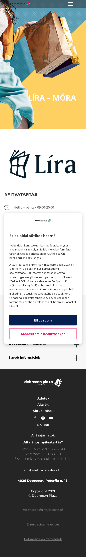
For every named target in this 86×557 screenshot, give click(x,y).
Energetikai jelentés (43, 524)
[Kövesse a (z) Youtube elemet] (51, 418)
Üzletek (43, 398)
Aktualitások (43, 411)
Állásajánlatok (43, 435)
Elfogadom (43, 320)
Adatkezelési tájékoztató (43, 510)
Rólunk (43, 425)
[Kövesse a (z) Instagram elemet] (43, 418)
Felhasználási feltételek (43, 539)
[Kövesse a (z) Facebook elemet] (35, 418)
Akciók (43, 405)
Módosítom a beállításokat (43, 334)
